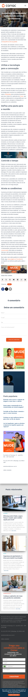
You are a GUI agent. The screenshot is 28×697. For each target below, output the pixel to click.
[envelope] (13, 279)
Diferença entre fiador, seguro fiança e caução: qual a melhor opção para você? (13, 517)
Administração (7, 593)
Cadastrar (14, 676)
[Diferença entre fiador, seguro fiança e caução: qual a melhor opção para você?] (14, 503)
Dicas (9, 284)
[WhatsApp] (21, 279)
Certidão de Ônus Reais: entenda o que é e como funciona (13, 412)
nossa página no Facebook (14, 259)
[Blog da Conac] (9, 5)
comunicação (4, 250)
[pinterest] (17, 279)
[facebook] (2, 279)
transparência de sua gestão (9, 41)
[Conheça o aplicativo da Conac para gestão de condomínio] (14, 583)
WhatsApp (8, 94)
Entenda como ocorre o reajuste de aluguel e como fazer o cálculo (13, 400)
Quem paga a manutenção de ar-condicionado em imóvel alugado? (13, 406)
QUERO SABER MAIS (14, 694)
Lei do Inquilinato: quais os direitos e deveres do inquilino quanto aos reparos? (13, 425)
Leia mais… (14, 530)
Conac (21, 96)
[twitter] (6, 279)
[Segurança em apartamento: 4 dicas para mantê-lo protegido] (14, 543)
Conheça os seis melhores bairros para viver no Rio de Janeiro (13, 418)
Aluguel (5, 513)
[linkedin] (9, 279)
